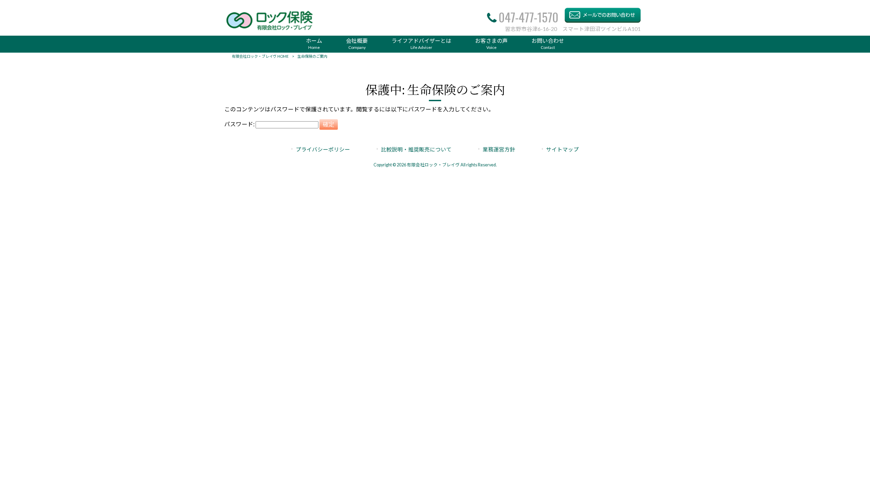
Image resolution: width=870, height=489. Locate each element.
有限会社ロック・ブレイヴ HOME (260, 56)
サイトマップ (562, 149)
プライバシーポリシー (323, 149)
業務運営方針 (499, 149)
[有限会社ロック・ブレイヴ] (269, 29)
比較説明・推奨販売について (416, 149)
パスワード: (240, 124)
